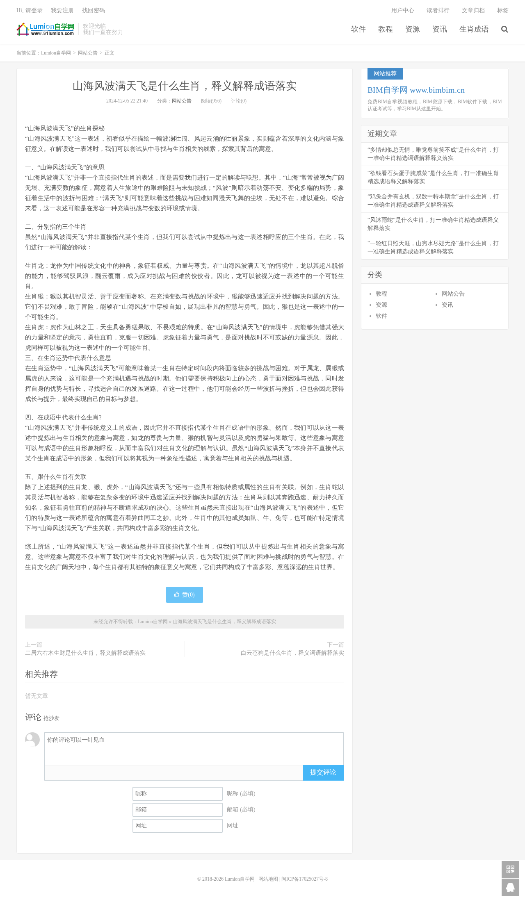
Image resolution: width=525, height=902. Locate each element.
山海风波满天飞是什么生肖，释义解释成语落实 (185, 86)
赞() (188, 595)
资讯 (439, 29)
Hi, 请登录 (29, 10)
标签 (503, 10)
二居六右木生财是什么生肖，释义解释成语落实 (85, 653)
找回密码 (93, 10)
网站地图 (268, 879)
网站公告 (88, 53)
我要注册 (62, 10)
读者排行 (438, 10)
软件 (358, 29)
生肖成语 (474, 29)
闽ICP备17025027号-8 (304, 879)
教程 (385, 29)
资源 (412, 29)
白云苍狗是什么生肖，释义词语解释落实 (292, 653)
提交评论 (323, 772)
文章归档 (473, 10)
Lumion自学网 (45, 29)
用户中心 (402, 10)
